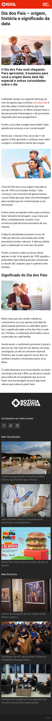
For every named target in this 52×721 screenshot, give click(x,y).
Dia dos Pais (41, 102)
